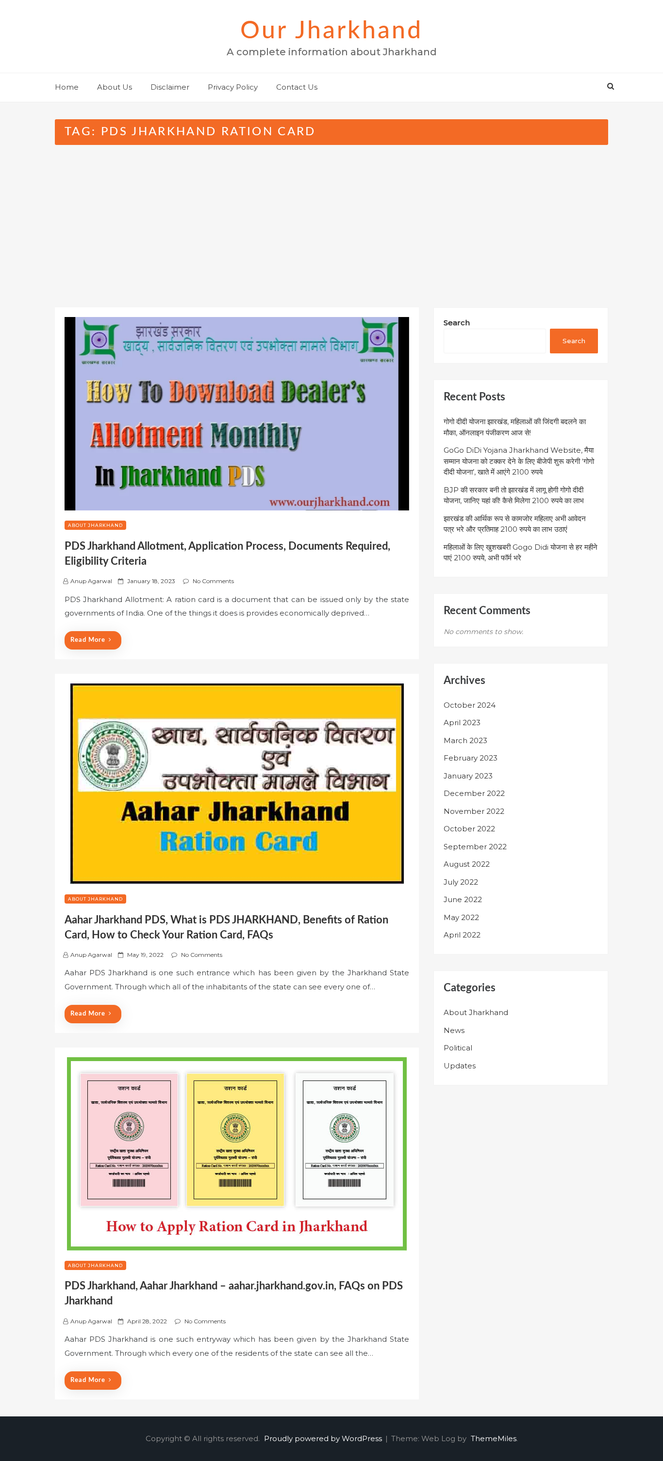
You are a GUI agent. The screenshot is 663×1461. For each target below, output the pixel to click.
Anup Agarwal (91, 581)
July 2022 (461, 882)
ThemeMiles (493, 1438)
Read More (87, 640)
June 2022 (463, 899)
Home (67, 87)
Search (457, 322)
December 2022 (474, 793)
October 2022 (469, 828)
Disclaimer (169, 87)
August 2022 (467, 864)
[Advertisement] (331, 218)
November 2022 (474, 811)
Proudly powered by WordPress (324, 1438)
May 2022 (461, 917)
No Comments (213, 581)
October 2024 (470, 705)
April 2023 (462, 722)
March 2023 (465, 740)
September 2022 (475, 846)
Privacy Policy (233, 87)
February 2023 (470, 757)
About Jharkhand (95, 525)
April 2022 (462, 934)
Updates (460, 1065)
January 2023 (468, 775)
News (454, 1030)
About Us (114, 87)
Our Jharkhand (331, 31)
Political (458, 1047)
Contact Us (296, 87)
